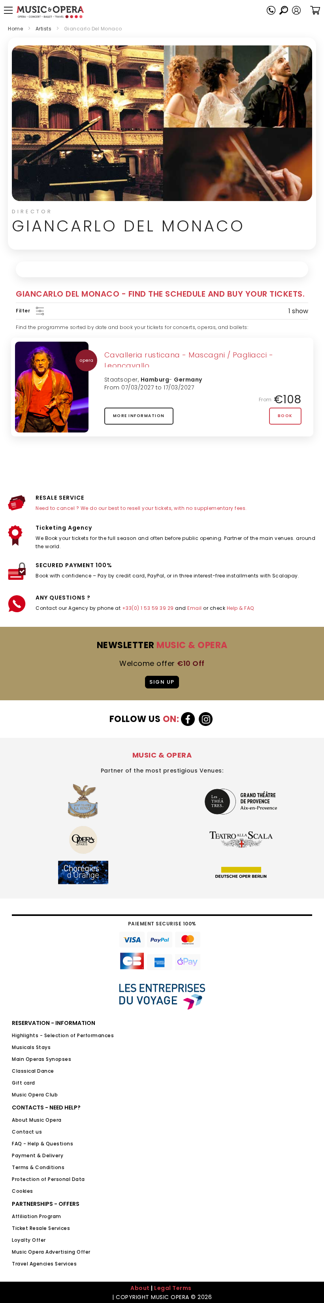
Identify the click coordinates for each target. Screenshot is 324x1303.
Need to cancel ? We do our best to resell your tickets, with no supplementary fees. (141, 508)
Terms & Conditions (38, 1167)
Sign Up (162, 682)
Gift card (23, 1082)
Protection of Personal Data (48, 1179)
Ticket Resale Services (41, 1228)
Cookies (22, 1191)
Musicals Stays (31, 1047)
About (140, 1288)
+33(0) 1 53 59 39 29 (148, 608)
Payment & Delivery (37, 1155)
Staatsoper (121, 380)
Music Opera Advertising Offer (51, 1251)
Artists (44, 28)
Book (285, 416)
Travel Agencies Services (44, 1263)
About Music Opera (37, 1120)
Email (194, 608)
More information (139, 416)
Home (15, 28)
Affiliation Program (36, 1216)
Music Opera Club (35, 1094)
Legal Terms (173, 1288)
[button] (296, 10)
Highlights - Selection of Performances (63, 1035)
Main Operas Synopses (41, 1059)
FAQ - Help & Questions (42, 1143)
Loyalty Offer (29, 1240)
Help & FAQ (240, 608)
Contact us (27, 1131)
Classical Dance (33, 1071)
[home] (50, 12)
